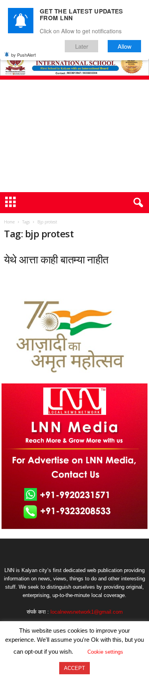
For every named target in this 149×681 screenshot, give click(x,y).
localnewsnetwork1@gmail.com (86, 612)
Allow (125, 46)
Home (9, 222)
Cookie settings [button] (105, 652)
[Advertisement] (74, 136)
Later (81, 46)
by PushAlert (23, 55)
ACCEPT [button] (74, 668)
